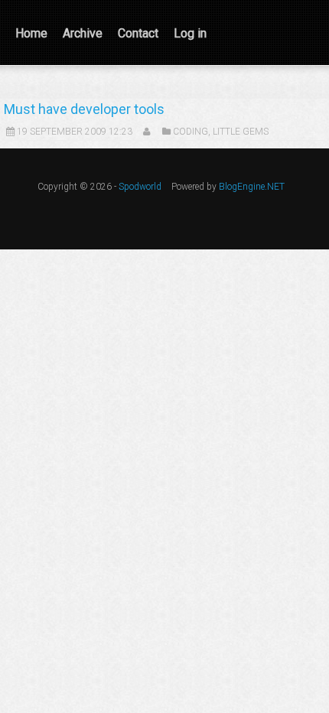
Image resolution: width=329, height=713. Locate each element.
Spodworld (140, 186)
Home (31, 33)
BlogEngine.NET (252, 186)
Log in (190, 33)
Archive (83, 33)
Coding (190, 131)
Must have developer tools (84, 109)
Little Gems (241, 131)
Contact (138, 33)
